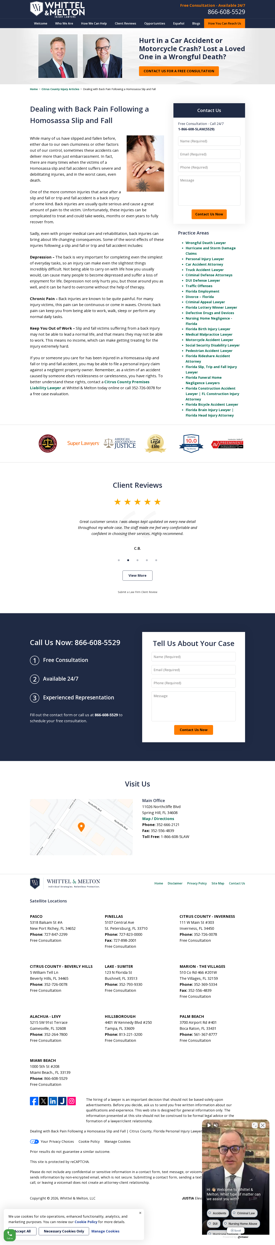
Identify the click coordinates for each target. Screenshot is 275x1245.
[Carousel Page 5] (156, 560)
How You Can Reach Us (224, 23)
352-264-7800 (55, 1034)
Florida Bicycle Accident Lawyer (212, 404)
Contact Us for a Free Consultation (179, 71)
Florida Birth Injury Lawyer (208, 329)
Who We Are (64, 23)
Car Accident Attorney (204, 264)
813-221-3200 (130, 1034)
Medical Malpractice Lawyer (209, 334)
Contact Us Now (209, 214)
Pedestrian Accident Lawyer (209, 350)
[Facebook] (34, 1101)
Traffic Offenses (199, 286)
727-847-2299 (55, 934)
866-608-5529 (226, 12)
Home (34, 89)
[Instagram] (71, 1101)
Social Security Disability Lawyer (213, 345)
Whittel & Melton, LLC (77, 1198)
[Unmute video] (209, 1125)
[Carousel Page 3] (137, 560)
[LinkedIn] (53, 1101)
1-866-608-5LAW (175, 836)
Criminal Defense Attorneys (209, 275)
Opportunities (154, 23)
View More (137, 575)
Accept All (22, 1231)
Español (178, 23)
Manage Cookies (117, 1141)
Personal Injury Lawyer (205, 259)
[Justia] (62, 1101)
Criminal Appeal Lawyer (205, 302)
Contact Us (237, 883)
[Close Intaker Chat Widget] (263, 1125)
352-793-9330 (130, 984)
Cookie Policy (89, 1141)
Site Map (218, 883)
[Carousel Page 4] (147, 560)
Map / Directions (158, 818)
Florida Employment (202, 291)
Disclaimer (175, 883)
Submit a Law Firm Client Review (137, 592)
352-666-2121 (168, 824)
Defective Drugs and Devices (210, 313)
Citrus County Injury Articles (60, 89)
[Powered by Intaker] (243, 1237)
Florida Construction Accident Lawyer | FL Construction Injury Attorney (212, 393)
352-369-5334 (205, 984)
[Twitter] (43, 1101)
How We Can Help (94, 23)
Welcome (40, 23)
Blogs (196, 23)
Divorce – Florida (200, 296)
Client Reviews (125, 23)
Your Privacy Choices (57, 1141)
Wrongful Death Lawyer (206, 242)
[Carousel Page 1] (118, 560)
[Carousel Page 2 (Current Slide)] (128, 560)
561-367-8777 (205, 1034)
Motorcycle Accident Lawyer (209, 340)
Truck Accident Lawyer (205, 269)
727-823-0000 (130, 934)
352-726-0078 (205, 934)
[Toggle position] (255, 1125)
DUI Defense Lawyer (203, 280)
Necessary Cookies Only (64, 1231)
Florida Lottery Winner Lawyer (211, 307)
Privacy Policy (197, 883)
